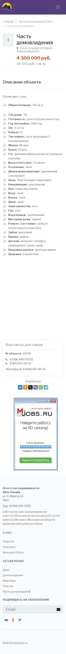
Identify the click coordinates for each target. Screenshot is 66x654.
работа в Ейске (12, 515)
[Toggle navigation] (58, 7)
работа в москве (13, 511)
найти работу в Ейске (29, 523)
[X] (30, 387)
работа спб (52, 515)
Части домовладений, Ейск (36, 21)
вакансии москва (34, 515)
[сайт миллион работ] (36, 434)
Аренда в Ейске (13, 552)
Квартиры (9, 580)
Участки (8, 586)
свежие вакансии (36, 511)
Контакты (9, 547)
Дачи (6, 569)
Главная (8, 21)
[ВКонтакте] (20, 387)
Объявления (13, 561)
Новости (8, 541)
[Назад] (8, 39)
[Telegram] (46, 387)
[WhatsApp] (40, 387)
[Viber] (35, 387)
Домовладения (13, 575)
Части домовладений (17, 591)
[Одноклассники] (25, 387)
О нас (7, 532)
